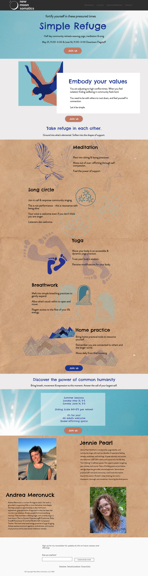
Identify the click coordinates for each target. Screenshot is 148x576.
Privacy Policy (85, 566)
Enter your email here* (49, 555)
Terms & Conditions (73, 566)
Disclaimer (62, 566)
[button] (89, 5)
